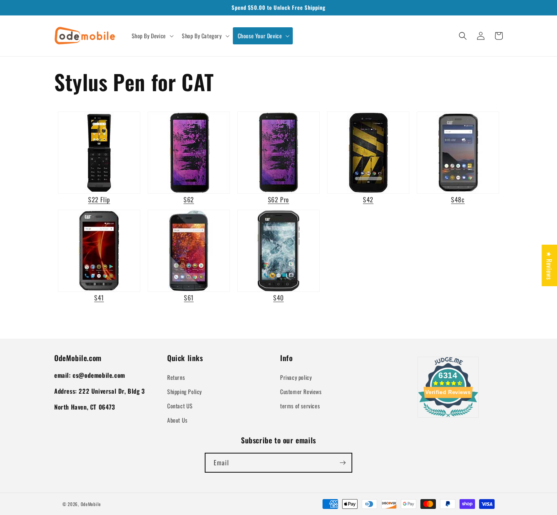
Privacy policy (296, 377)
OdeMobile (91, 504)
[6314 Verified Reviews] (448, 418)
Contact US (180, 405)
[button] (152, 35)
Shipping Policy (184, 391)
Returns (176, 377)
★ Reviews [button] (549, 265)
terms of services (300, 405)
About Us (177, 420)
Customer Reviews (301, 391)
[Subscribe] (342, 462)
